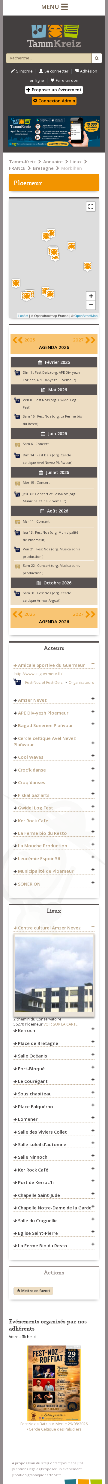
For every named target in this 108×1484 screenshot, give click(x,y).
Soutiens (69, 1463)
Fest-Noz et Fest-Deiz (44, 682)
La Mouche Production (42, 846)
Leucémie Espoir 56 (39, 858)
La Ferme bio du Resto (42, 833)
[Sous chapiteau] (51, 233)
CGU (81, 1463)
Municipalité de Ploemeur (46, 871)
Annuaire (53, 161)
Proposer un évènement (56, 90)
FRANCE (17, 168)
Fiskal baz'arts (34, 795)
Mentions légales (26, 1469)
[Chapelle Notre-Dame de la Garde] (50, 294)
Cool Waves (31, 757)
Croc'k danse (32, 770)
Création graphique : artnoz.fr (37, 1475)
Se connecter (56, 71)
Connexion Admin (56, 101)
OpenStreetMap (86, 315)
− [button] (91, 305)
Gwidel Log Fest (35, 808)
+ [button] (91, 296)
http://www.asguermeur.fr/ (38, 673)
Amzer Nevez (32, 700)
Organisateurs (81, 682)
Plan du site (37, 1463)
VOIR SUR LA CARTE (61, 1024)
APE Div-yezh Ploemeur (43, 713)
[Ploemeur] (54, 252)
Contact (54, 1463)
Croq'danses (31, 782)
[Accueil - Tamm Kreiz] (54, 33)
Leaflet (23, 315)
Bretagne (43, 168)
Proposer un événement (61, 1469)
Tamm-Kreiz (22, 161)
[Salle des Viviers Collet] (27, 296)
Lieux (76, 161)
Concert (42, 443)
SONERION (29, 884)
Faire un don (67, 80)
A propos (19, 1463)
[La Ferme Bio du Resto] (46, 236)
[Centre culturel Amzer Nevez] (71, 246)
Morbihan (71, 168)
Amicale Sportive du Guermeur (51, 665)
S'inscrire (24, 71)
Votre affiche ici (22, 1336)
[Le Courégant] (16, 283)
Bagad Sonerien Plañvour (45, 725)
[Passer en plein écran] (90, 206)
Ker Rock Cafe (33, 820)
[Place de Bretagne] (87, 267)
